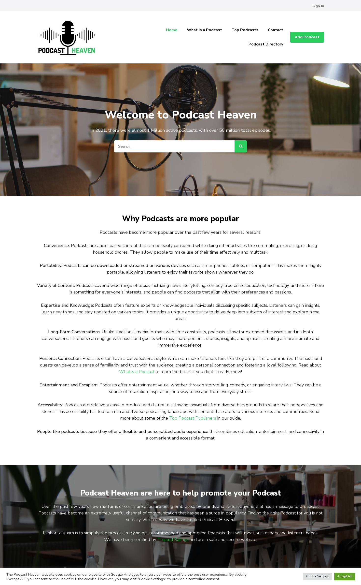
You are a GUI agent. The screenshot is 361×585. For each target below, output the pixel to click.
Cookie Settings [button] (317, 576)
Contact (275, 30)
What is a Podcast (204, 30)
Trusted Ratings (172, 539)
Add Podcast (307, 37)
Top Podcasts (245, 30)
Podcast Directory (266, 44)
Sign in (318, 6)
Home (171, 30)
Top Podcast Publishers (192, 418)
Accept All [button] (344, 576)
